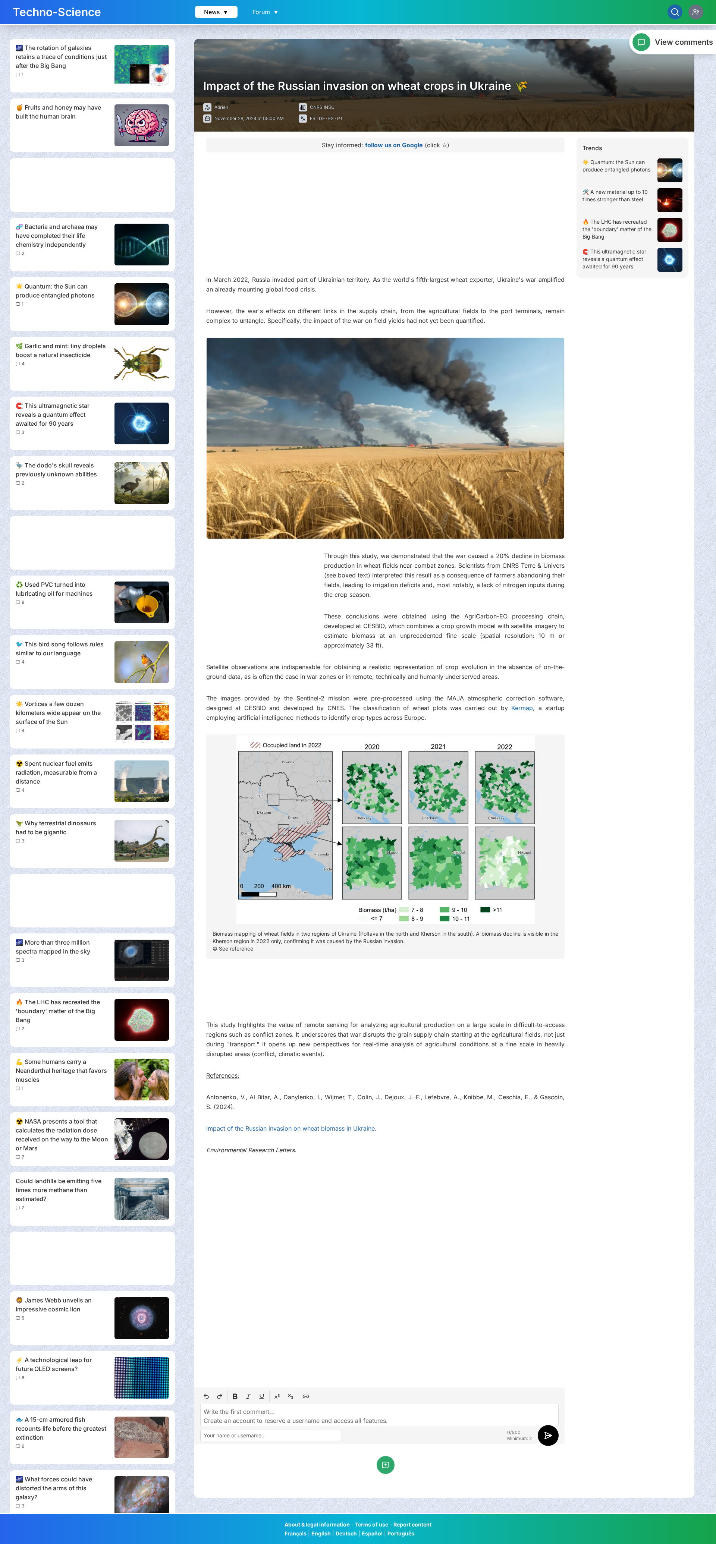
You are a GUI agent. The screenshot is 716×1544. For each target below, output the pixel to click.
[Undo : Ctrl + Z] (206, 1396)
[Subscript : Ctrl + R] (290, 1396)
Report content (412, 1524)
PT (340, 118)
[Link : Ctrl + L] (306, 1396)
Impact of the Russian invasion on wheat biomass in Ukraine (290, 1128)
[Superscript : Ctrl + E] (277, 1396)
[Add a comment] (386, 1465)
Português (400, 1533)
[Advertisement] (92, 185)
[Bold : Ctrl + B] (235, 1396)
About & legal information (317, 1524)
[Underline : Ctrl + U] (262, 1396)
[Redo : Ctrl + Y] (220, 1396)
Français (296, 1533)
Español (372, 1533)
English (321, 1533)
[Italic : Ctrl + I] (248, 1396)
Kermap (522, 708)
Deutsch (346, 1533)
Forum (265, 12)
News (216, 12)
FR (312, 118)
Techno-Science (57, 12)
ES (331, 118)
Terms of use (371, 1524)
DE (322, 118)
